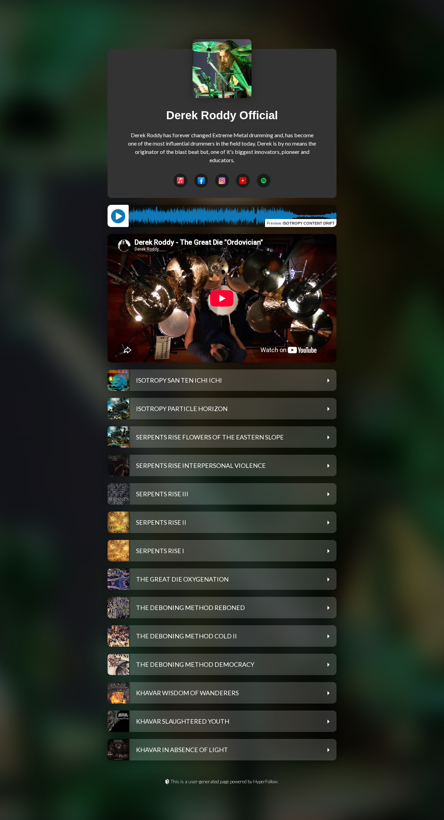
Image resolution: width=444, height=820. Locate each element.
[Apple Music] (180, 180)
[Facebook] (201, 180)
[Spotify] (264, 180)
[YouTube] (243, 180)
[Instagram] (222, 180)
